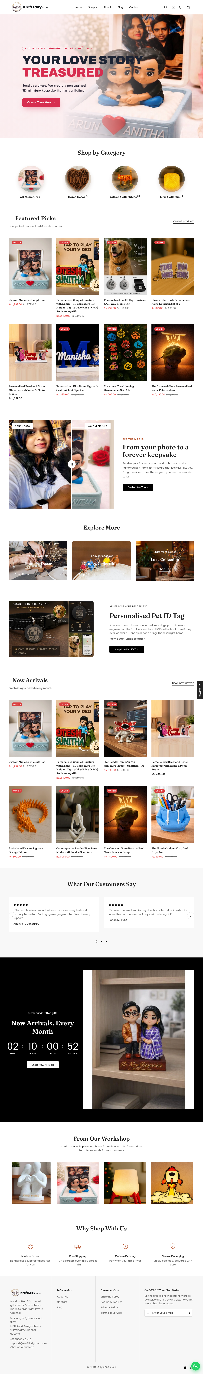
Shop (91, 7)
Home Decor (78, 197)
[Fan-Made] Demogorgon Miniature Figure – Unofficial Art (124, 763)
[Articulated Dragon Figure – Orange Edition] (30, 814)
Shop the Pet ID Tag (126, 649)
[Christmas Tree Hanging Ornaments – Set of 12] (125, 352)
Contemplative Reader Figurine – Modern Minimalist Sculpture (76, 850)
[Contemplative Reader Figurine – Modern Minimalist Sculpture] (77, 814)
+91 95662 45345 (20, 1339)
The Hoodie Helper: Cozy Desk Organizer (170, 850)
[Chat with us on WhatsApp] (195, 1366)
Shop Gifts (85, 574)
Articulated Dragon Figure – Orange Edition (26, 850)
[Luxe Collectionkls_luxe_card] (165, 561)
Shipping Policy (110, 1296)
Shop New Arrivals (43, 1065)
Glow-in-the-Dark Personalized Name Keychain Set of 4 (170, 301)
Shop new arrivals (183, 683)
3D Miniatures (31, 197)
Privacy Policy (109, 1307)
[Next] (190, 915)
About (107, 7)
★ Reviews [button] (200, 690)
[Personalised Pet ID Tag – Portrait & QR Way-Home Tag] (125, 266)
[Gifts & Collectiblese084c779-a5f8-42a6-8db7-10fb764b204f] (101, 560)
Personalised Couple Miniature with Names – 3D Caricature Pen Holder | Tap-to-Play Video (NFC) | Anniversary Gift (77, 305)
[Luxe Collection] (171, 179)
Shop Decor (22, 574)
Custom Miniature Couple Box (27, 299)
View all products (183, 221)
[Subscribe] (189, 1313)
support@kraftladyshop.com (28, 1343)
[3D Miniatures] (31, 179)
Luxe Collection (171, 197)
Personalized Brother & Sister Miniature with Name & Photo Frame (27, 390)
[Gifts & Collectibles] (125, 179)
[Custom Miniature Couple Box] (30, 266)
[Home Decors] (78, 179)
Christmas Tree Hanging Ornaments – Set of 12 (119, 388)
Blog (120, 7)
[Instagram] (191, 1367)
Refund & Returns (111, 1302)
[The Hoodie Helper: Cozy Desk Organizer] (172, 814)
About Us (62, 1296)
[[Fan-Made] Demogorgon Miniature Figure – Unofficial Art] (125, 728)
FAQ (59, 1307)
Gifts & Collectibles (125, 197)
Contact (134, 7)
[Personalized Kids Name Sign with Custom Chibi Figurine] (77, 352)
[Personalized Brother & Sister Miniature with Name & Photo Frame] (30, 352)
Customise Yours (138, 487)
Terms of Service (111, 1313)
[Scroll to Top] (196, 1356)
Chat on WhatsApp (22, 1347)
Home (78, 7)
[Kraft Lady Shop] (30, 7)
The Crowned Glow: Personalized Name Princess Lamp (171, 388)
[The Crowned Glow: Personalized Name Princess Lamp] (172, 352)
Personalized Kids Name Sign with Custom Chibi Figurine (77, 388)
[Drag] (71, 464)
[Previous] (12, 915)
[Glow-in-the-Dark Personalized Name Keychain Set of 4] (172, 266)
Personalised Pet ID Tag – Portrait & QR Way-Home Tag (125, 301)
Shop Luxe (165, 569)
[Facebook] (185, 1367)
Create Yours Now (41, 102)
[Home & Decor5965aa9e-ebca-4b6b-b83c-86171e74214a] (38, 560)
